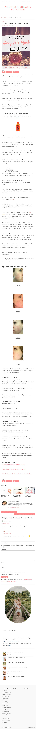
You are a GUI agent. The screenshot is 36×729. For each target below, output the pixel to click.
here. (17, 118)
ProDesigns (33, 727)
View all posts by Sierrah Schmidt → (14, 507)
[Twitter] (7, 72)
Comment (4, 549)
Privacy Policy (26, 688)
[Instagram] (14, 72)
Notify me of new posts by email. (11, 574)
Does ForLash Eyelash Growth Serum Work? (17, 496)
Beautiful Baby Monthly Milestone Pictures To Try (17, 667)
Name (3, 562)
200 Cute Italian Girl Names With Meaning (15, 662)
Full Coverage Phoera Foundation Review (13, 464)
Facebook (7, 641)
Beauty (3, 21)
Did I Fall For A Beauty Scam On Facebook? (14, 469)
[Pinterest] (10, 72)
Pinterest (14, 641)
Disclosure (14, 688)
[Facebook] (3, 72)
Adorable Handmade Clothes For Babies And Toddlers (17, 474)
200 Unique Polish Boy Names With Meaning (16, 671)
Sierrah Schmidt (5, 25)
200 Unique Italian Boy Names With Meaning (16, 657)
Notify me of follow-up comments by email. (14, 572)
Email (3, 567)
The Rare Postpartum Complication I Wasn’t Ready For (24, 514)
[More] (17, 72)
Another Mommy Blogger (18, 8)
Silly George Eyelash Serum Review (5, 496)
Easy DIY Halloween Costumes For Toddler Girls (16, 676)
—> (9, 645)
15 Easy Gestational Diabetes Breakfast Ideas (15, 652)
